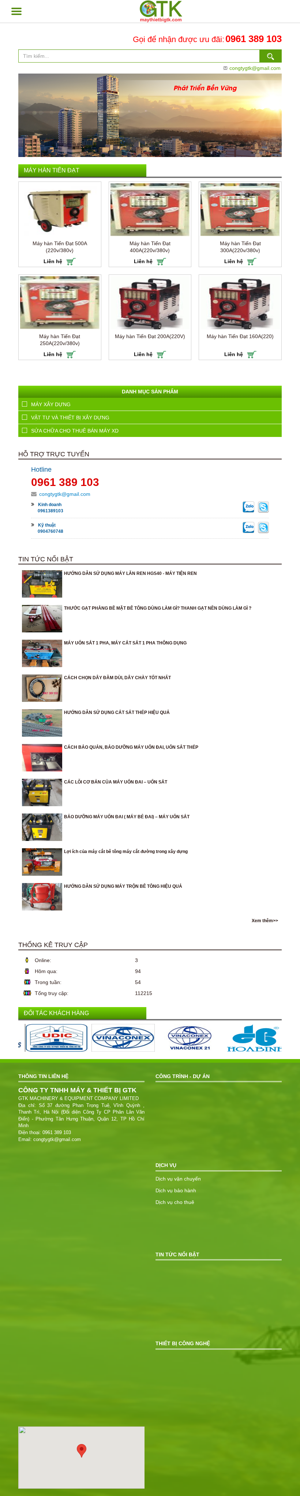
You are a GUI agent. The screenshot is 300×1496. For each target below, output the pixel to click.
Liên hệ (54, 261)
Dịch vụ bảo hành (175, 1190)
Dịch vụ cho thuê (174, 1202)
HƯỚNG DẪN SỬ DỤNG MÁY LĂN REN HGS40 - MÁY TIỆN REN (130, 573)
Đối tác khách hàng (56, 1013)
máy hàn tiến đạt (51, 170)
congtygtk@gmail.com (255, 68)
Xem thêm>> (265, 920)
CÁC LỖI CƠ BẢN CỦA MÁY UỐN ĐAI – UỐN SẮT (115, 782)
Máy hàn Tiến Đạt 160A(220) (240, 336)
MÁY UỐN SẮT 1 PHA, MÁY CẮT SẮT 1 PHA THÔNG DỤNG (125, 643)
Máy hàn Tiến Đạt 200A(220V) (150, 336)
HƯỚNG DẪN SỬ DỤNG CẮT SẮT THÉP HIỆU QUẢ (117, 712)
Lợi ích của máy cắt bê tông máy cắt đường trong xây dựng (126, 851)
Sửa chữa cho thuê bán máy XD (75, 431)
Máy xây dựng (51, 404)
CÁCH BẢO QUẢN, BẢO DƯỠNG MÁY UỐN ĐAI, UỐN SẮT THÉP (131, 747)
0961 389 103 (253, 38)
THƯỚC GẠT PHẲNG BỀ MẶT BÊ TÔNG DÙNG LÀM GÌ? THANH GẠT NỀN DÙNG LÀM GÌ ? (157, 608)
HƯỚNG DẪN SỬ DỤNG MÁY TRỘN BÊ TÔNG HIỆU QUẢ (123, 886)
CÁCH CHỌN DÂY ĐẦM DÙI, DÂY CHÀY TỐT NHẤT (117, 677)
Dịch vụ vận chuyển (178, 1179)
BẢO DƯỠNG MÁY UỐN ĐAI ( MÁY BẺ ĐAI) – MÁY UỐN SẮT (127, 816)
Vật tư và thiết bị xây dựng (70, 417)
